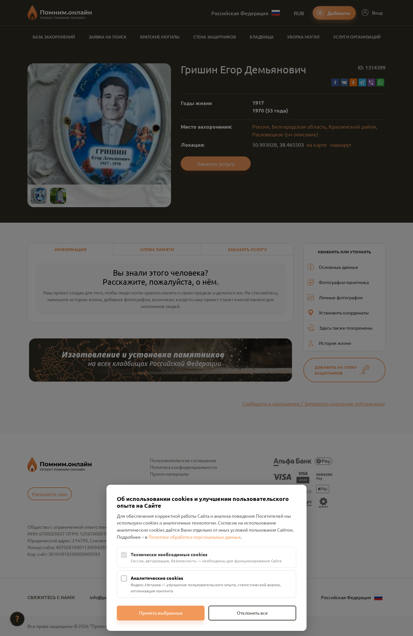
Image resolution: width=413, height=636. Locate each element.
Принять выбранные (161, 613)
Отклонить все (252, 613)
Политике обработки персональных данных (194, 537)
